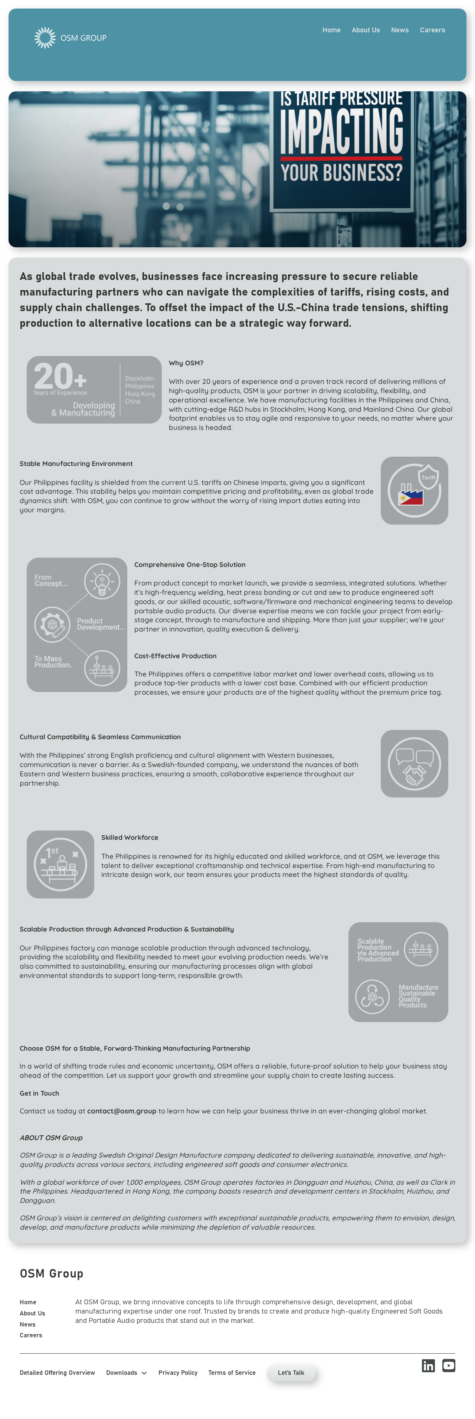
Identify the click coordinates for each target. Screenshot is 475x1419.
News (400, 30)
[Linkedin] (425, 1365)
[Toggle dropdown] (144, 1373)
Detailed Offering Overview (57, 1373)
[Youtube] (445, 1365)
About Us (366, 30)
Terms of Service (232, 1373)
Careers (432, 30)
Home (331, 30)
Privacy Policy (177, 1373)
